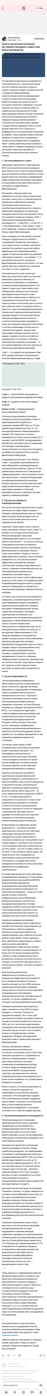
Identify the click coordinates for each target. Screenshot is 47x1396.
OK (41, 1385)
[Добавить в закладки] (8, 1355)
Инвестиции (12, 40)
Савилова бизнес (10, 1335)
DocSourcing (15, 1306)
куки (16, 1385)
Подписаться (39, 39)
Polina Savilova (14, 38)
